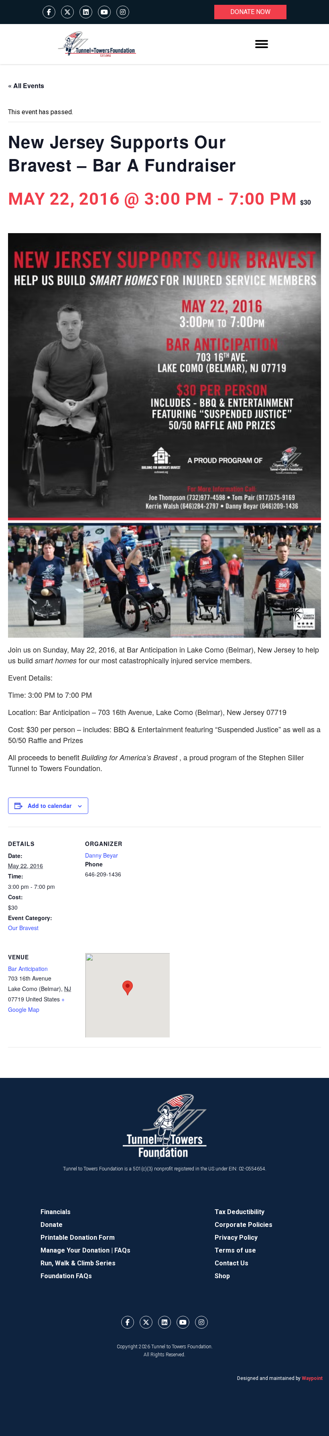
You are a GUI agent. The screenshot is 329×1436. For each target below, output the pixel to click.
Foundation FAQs (66, 1276)
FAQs (122, 1250)
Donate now (250, 12)
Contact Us (231, 1263)
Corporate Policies (243, 1225)
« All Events (26, 85)
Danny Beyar (101, 855)
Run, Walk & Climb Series (78, 1263)
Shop (222, 1276)
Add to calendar (49, 806)
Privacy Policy (236, 1237)
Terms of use (235, 1250)
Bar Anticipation (28, 969)
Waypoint (312, 1378)
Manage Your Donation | (77, 1250)
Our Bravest (23, 928)
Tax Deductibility (239, 1212)
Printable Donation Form (78, 1237)
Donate (52, 1225)
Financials (56, 1212)
